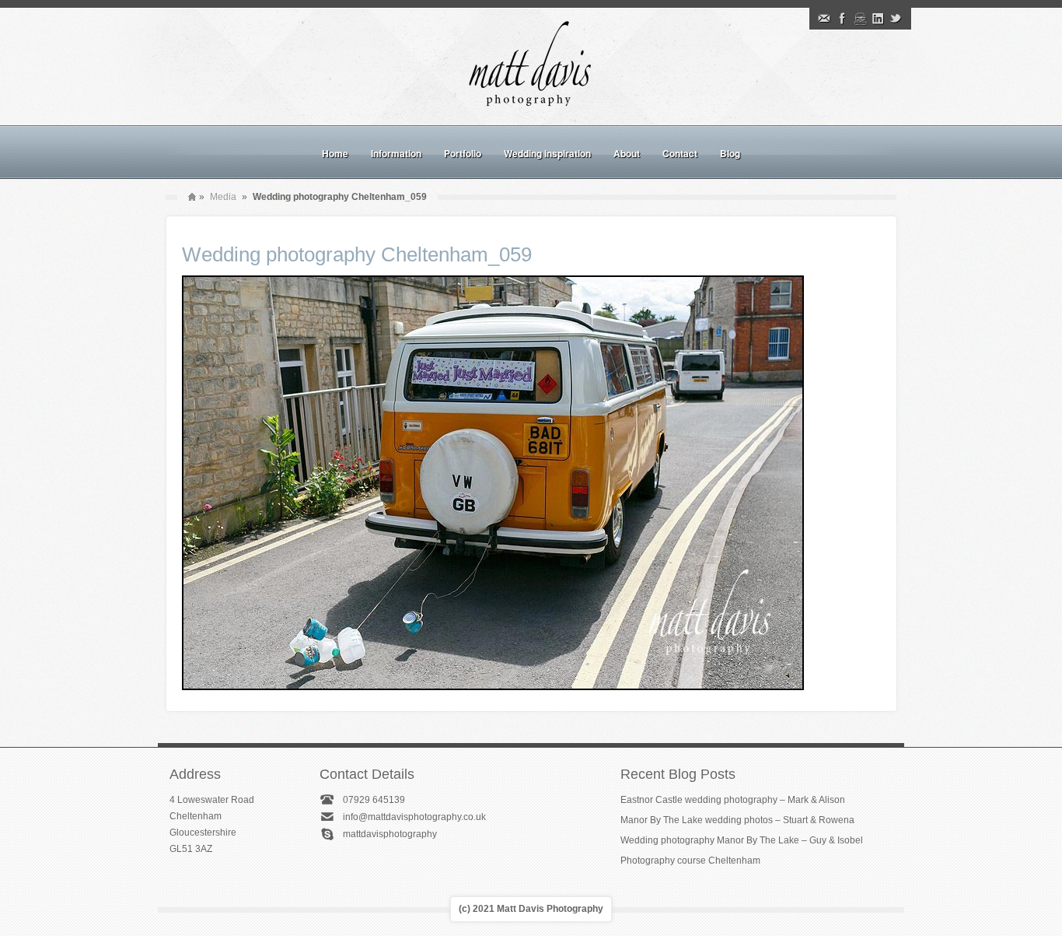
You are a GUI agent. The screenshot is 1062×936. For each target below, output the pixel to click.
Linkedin (878, 18)
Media (223, 196)
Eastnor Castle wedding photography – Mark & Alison (732, 799)
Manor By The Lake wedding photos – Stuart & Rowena (737, 820)
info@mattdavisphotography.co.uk (414, 817)
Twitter (895, 18)
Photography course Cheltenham (690, 860)
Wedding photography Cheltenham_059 (357, 254)
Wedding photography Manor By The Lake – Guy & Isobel (741, 840)
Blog (730, 153)
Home (335, 153)
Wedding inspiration (547, 153)
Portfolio (462, 153)
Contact (679, 153)
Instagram (860, 18)
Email (824, 18)
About (626, 153)
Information (396, 153)
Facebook (842, 18)
